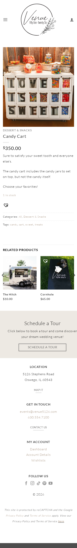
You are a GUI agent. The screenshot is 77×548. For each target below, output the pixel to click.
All (20, 216)
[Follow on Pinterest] (44, 483)
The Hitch (10, 294)
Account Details (38, 455)
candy (13, 224)
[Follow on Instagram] (32, 483)
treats (39, 224)
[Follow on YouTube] (51, 483)
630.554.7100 (38, 417)
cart (21, 224)
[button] (5, 19)
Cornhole (47, 294)
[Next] (73, 283)
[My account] (72, 19)
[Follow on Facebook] (26, 483)
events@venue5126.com (38, 412)
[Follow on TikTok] (39, 483)
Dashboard (38, 449)
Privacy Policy (14, 515)
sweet (29, 224)
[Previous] (3, 283)
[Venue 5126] (38, 20)
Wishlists (38, 460)
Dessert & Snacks (17, 130)
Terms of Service (40, 515)
